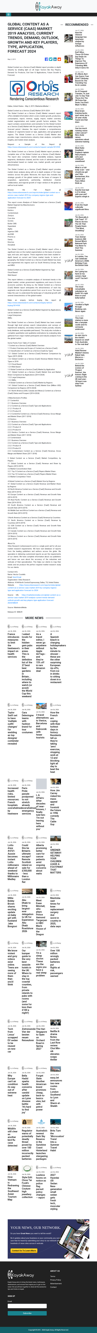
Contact (53, 1287)
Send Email (17, 577)
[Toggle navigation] (8, 14)
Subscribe (27, 1313)
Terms (52, 1276)
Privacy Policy (55, 1280)
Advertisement (56, 1284)
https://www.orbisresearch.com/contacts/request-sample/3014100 (34, 147)
